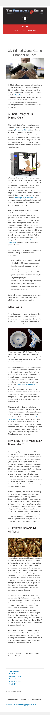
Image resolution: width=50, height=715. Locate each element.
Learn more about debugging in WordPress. (22, 705)
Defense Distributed (22, 130)
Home (16, 30)
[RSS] (23, 26)
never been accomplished (26, 384)
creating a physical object (24, 198)
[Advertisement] (27, 38)
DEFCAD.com (20, 95)
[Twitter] (27, 26)
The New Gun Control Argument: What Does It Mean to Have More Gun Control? (15, 677)
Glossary (32, 30)
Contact (23, 30)
